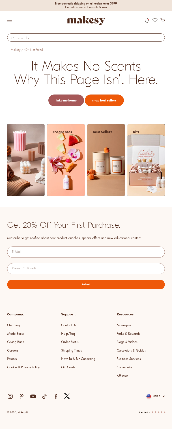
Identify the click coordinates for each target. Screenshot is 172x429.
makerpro (124, 325)
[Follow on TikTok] (44, 396)
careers (12, 350)
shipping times (71, 350)
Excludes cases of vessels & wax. (86, 7)
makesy (15, 49)
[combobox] (86, 38)
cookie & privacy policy (23, 367)
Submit (86, 284)
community (124, 367)
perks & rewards (128, 334)
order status (70, 342)
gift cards (68, 367)
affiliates (122, 376)
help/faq (68, 334)
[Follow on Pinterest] (22, 396)
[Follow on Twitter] (67, 396)
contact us (68, 325)
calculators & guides (131, 350)
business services (129, 359)
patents (12, 359)
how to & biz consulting (78, 359)
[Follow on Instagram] (10, 396)
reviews (144, 412)
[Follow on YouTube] (33, 396)
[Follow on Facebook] (56, 396)
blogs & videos (127, 342)
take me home (66, 100)
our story (14, 325)
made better (15, 334)
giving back (15, 342)
